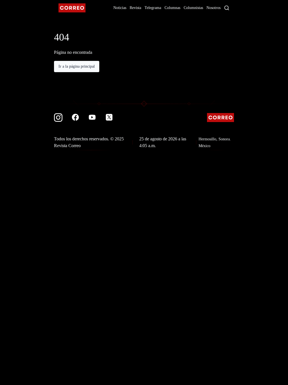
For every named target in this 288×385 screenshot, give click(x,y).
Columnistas (193, 8)
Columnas (172, 8)
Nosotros (213, 8)
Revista (135, 8)
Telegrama (153, 8)
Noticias (119, 8)
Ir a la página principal (76, 66)
